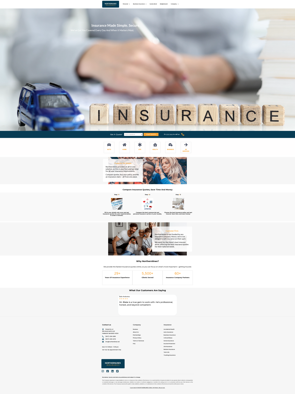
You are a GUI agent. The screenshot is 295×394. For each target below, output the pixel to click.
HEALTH (155, 149)
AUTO (109, 149)
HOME (124, 149)
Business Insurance (139, 4)
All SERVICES (186, 150)
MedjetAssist (164, 4)
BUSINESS (170, 149)
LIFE (139, 149)
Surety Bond (153, 4)
